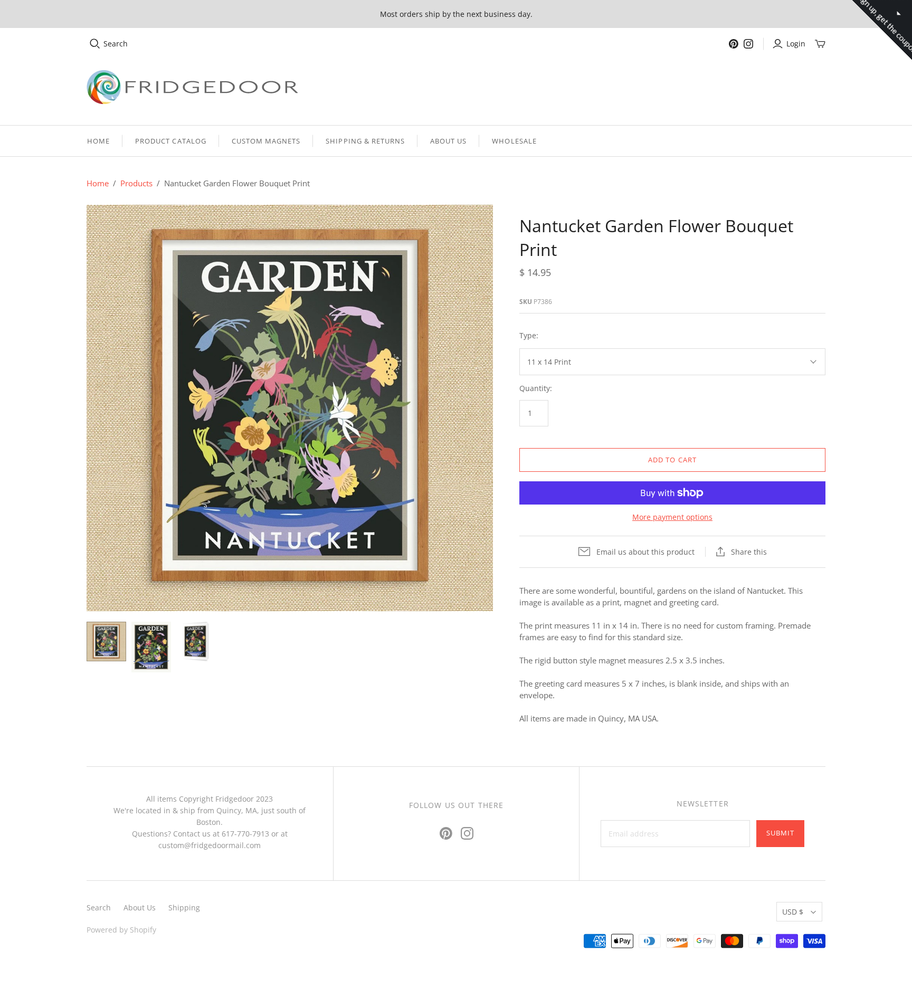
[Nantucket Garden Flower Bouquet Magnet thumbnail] (151, 647)
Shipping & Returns (365, 141)
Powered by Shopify (121, 930)
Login (795, 44)
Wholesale (514, 141)
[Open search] (95, 44)
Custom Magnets (266, 141)
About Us (448, 141)
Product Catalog (170, 141)
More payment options (672, 517)
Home (98, 141)
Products (136, 183)
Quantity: (535, 388)
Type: (528, 335)
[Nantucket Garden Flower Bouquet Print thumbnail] (106, 641)
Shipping (184, 907)
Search (115, 44)
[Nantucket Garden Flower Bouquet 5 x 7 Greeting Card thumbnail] (196, 641)
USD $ (792, 912)
